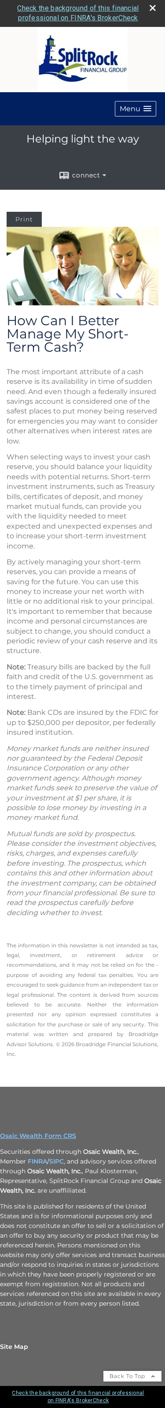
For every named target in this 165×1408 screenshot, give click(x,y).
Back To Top (128, 1376)
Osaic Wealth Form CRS (38, 1136)
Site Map (14, 1347)
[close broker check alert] (152, 7)
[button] (135, 108)
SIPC (56, 1161)
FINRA (37, 1161)
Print (24, 219)
